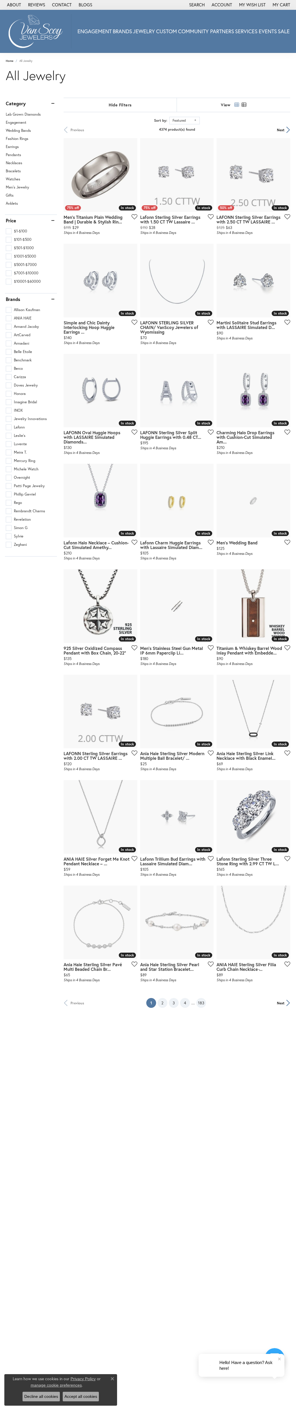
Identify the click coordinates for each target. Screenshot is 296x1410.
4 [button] (185, 1003)
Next (280, 129)
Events (268, 31)
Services (246, 31)
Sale (284, 31)
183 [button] (201, 1003)
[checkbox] (16, 231)
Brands (122, 31)
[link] (13, 5)
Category (16, 103)
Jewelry (144, 31)
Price (11, 220)
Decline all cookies (41, 1396)
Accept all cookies (80, 1396)
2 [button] (162, 1003)
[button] (196, 5)
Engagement (94, 31)
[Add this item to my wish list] (132, 216)
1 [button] (153, 1003)
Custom (166, 31)
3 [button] (174, 1003)
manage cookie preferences (56, 1385)
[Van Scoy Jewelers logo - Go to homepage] (37, 31)
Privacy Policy (83, 1378)
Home (9, 61)
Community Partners (206, 31)
